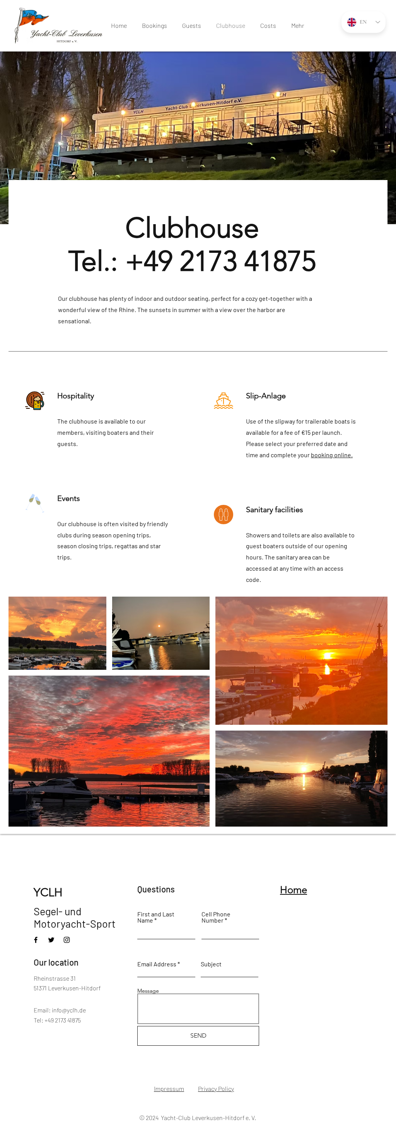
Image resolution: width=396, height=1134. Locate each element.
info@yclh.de (69, 1010)
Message (148, 990)
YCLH (48, 892)
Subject (211, 964)
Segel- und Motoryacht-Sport (75, 917)
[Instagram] (67, 940)
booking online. (332, 454)
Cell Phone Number (215, 917)
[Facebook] (36, 940)
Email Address (156, 964)
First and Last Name (155, 917)
